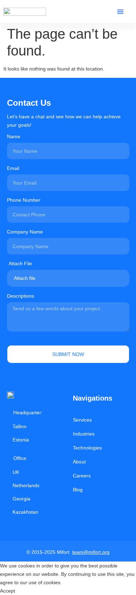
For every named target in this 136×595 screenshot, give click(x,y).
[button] (120, 11)
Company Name (25, 232)
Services (82, 420)
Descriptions (20, 296)
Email (13, 168)
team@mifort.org (90, 552)
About (79, 461)
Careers (82, 475)
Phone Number (23, 200)
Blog (78, 489)
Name (13, 136)
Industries (84, 434)
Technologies (87, 448)
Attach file (25, 278)
